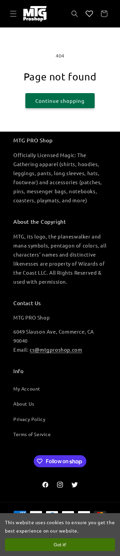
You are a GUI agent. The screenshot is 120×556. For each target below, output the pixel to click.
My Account (26, 389)
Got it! (60, 544)
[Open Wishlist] (89, 13)
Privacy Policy (29, 419)
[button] (13, 13)
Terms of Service (32, 434)
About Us (23, 404)
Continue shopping (60, 100)
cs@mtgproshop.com (56, 349)
